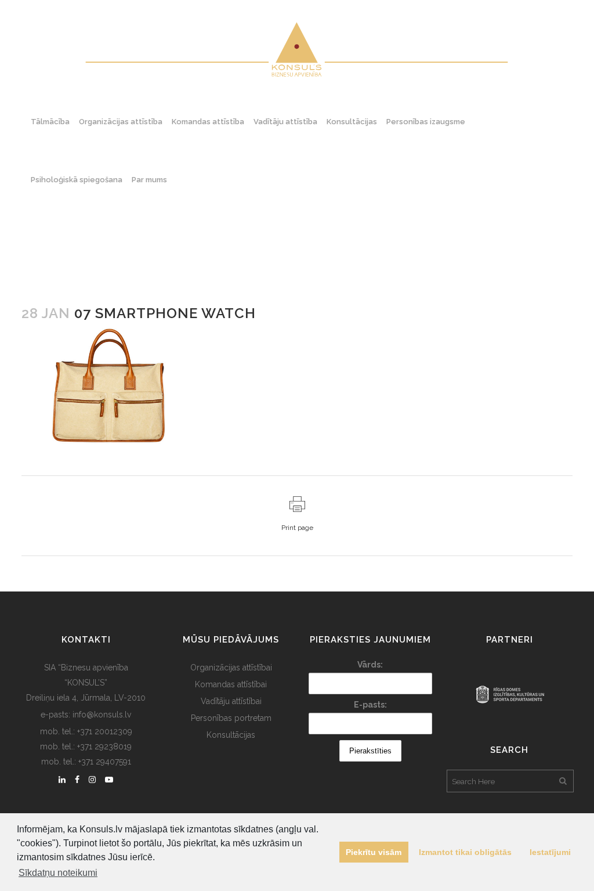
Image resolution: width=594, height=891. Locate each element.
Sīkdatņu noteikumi (58, 873)
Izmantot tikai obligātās (465, 852)
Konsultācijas (231, 735)
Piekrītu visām (373, 852)
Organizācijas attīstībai (231, 667)
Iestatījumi (550, 852)
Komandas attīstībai (231, 684)
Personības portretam (231, 718)
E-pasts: (370, 704)
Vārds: (370, 664)
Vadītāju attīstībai (231, 701)
